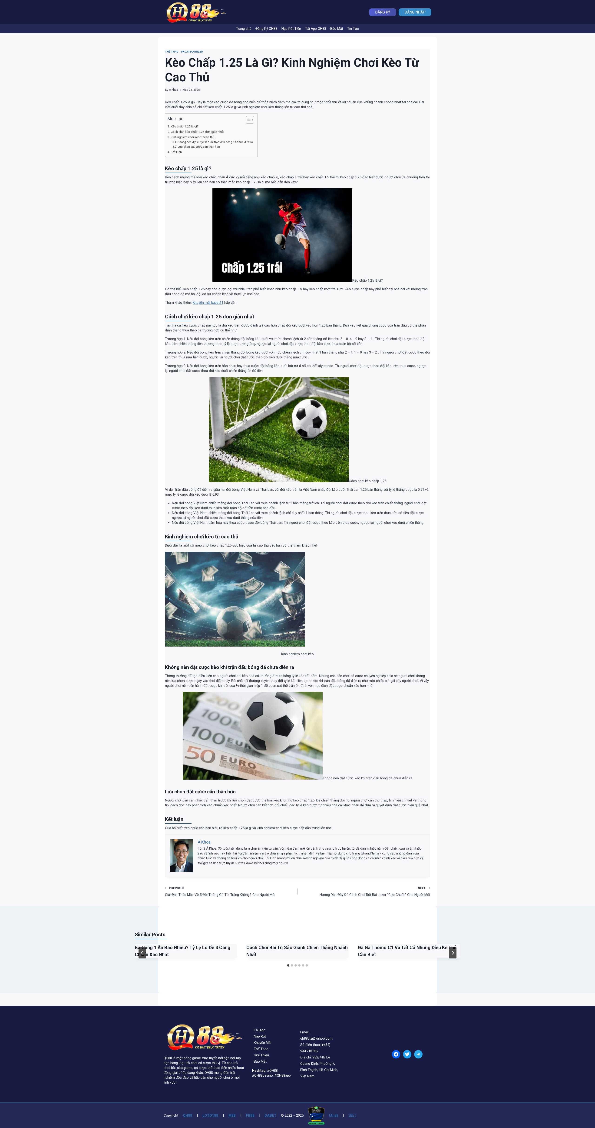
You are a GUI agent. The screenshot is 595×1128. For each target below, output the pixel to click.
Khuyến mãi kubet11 (208, 302)
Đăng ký (382, 12)
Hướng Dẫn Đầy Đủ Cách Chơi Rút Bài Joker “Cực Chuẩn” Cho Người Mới (375, 892)
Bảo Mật (336, 29)
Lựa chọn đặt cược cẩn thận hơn (199, 146)
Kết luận (176, 152)
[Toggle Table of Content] (247, 120)
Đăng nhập (415, 12)
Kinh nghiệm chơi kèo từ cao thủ (192, 137)
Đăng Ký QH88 (266, 29)
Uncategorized (192, 51)
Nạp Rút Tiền (291, 29)
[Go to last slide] (142, 952)
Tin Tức (353, 29)
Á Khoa (173, 89)
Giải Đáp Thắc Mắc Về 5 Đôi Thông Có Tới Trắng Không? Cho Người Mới (220, 892)
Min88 (333, 1115)
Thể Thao (171, 51)
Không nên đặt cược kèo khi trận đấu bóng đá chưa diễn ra (215, 142)
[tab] (288, 965)
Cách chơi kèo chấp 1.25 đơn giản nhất (197, 131)
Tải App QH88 (315, 29)
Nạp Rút (260, 1036)
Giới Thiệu (261, 1055)
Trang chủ (243, 29)
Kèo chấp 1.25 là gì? (184, 126)
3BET (352, 1115)
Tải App (259, 1030)
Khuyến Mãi (262, 1043)
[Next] (452, 952)
